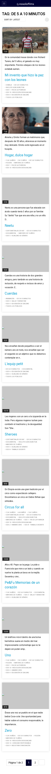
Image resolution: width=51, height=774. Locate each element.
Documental (11, 233)
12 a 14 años (11, 160)
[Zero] (25, 696)
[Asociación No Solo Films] (25, 4)
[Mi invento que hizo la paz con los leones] (25, 40)
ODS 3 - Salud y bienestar (16, 301)
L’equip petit (14, 364)
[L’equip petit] (25, 329)
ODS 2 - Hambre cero (14, 525)
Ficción (9, 163)
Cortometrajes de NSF (15, 231)
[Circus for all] (25, 472)
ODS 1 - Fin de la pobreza (16, 90)
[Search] (47, 3)
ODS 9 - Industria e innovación (18, 745)
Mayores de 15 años (22, 163)
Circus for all (14, 507)
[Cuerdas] (25, 258)
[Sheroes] (25, 399)
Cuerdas (11, 293)
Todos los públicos (14, 97)
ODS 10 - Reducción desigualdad (19, 92)
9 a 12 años (22, 160)
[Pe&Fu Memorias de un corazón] (25, 548)
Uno (8, 655)
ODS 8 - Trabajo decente (15, 449)
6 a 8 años (22, 512)
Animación (10, 298)
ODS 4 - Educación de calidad (17, 95)
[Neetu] (25, 191)
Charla (9, 85)
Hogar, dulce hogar (19, 155)
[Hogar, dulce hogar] (25, 120)
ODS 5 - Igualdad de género (17, 235)
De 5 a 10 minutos (21, 85)
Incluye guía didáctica (15, 87)
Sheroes (11, 434)
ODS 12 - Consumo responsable (18, 743)
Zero (8, 731)
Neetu (9, 226)
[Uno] (25, 620)
